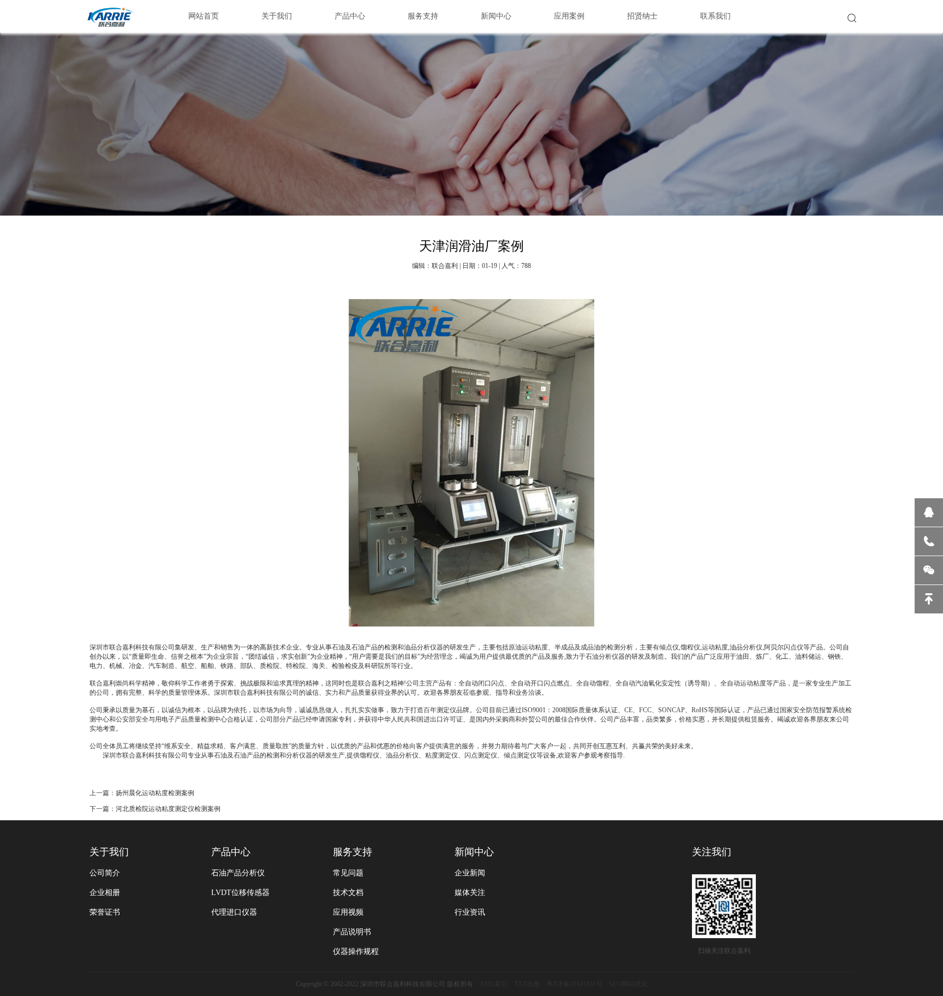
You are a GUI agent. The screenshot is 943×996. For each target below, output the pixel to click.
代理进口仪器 (234, 912)
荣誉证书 (104, 912)
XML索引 (494, 984)
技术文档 (348, 892)
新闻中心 (496, 16)
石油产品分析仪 (238, 873)
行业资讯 (470, 912)
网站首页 (203, 16)
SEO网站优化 (628, 984)
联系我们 (715, 16)
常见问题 (348, 873)
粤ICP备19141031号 (574, 984)
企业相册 (104, 892)
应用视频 (348, 912)
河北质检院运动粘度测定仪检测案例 (168, 809)
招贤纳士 (642, 16)
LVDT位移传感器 (240, 892)
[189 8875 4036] (929, 541)
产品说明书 (352, 932)
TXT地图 (527, 984)
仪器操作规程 (356, 951)
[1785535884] (929, 512)
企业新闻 (470, 873)
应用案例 (569, 16)
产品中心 (350, 16)
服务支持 (423, 16)
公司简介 (104, 873)
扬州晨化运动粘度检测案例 (155, 793)
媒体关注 (470, 892)
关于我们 (276, 16)
